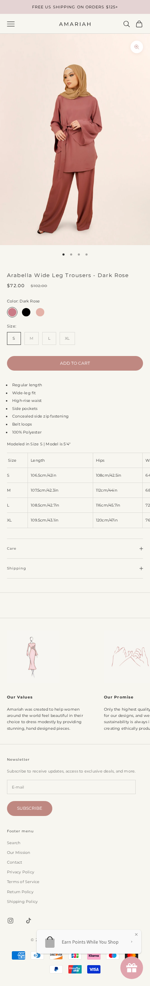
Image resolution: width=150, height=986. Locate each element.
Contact (14, 862)
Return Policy (20, 891)
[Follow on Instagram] (10, 920)
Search (13, 842)
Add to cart (75, 363)
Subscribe (29, 808)
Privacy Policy (20, 872)
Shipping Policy (22, 901)
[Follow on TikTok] (28, 920)
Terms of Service (23, 881)
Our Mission (18, 852)
